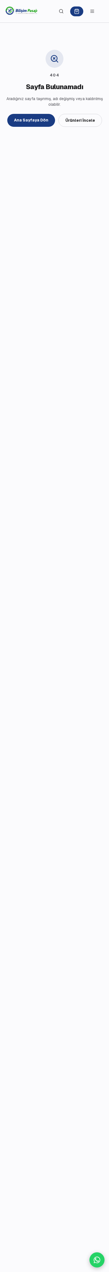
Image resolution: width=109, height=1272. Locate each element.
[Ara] (61, 11)
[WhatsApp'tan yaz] (97, 1260)
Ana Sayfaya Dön (31, 120)
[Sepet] (76, 11)
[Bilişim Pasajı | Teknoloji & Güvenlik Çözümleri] (21, 11)
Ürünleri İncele (80, 120)
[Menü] (92, 11)
